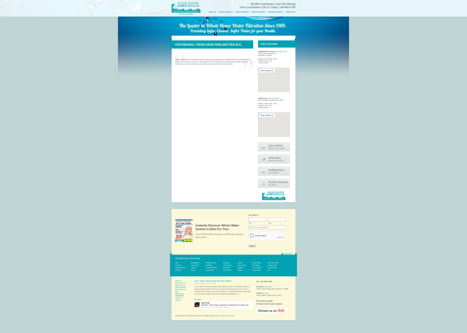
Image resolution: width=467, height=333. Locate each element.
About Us (212, 12)
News (177, 292)
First (250, 223)
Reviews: (197, 300)
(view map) (268, 287)
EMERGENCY (276, 171)
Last (269, 223)
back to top (288, 254)
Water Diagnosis (258, 12)
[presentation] (266, 236)
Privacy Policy (220, 316)
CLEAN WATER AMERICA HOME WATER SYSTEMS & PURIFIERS (273, 196)
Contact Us (290, 12)
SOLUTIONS (276, 146)
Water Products (226, 12)
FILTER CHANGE (278, 183)
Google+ (178, 300)
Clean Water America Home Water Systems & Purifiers (186, 7)
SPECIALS (275, 158)
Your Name (253, 215)
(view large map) (281, 51)
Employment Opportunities (179, 295)
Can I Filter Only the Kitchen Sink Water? (213, 281)
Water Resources (275, 12)
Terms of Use (230, 316)
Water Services (242, 12)
